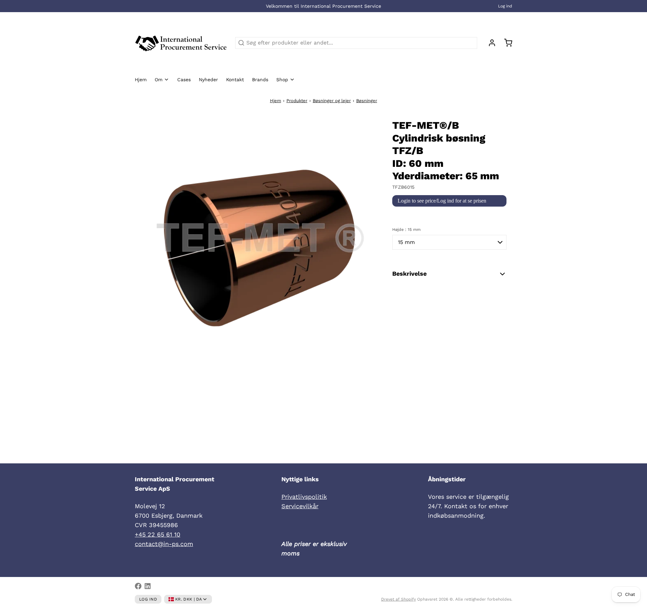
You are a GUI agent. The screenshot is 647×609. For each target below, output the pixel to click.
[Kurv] (505, 43)
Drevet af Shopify (398, 599)
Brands (260, 79)
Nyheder (208, 79)
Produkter (296, 100)
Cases (184, 79)
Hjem (141, 79)
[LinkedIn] (147, 586)
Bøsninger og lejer (332, 100)
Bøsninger (366, 100)
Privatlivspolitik (304, 496)
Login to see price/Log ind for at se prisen (442, 201)
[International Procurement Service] (181, 43)
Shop (282, 79)
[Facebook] (138, 586)
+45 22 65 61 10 (157, 534)
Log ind (505, 6)
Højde (406, 229)
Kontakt (235, 79)
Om (158, 79)
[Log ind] (489, 43)
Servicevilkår (299, 506)
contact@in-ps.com (164, 543)
